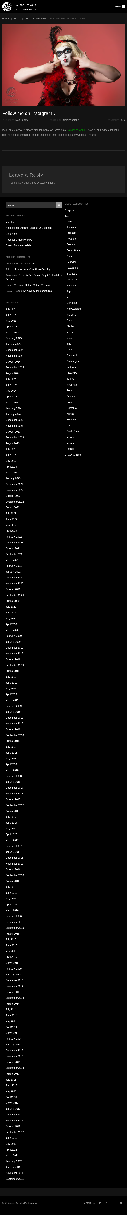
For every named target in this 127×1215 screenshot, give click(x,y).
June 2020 (11, 612)
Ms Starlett (11, 222)
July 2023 (11, 449)
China (70, 349)
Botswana (72, 244)
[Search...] (59, 205)
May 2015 (11, 951)
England (71, 419)
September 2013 (15, 1068)
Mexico (70, 437)
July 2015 (11, 939)
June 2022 (11, 519)
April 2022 (11, 531)
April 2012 (11, 1149)
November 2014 (14, 986)
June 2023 (11, 455)
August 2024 (13, 373)
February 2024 (14, 408)
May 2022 (11, 525)
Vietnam (71, 367)
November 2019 (14, 653)
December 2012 (14, 1114)
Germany (72, 279)
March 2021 (12, 560)
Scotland (71, 396)
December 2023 (14, 420)
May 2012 (11, 1143)
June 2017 (11, 822)
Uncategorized (35, 19)
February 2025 (14, 338)
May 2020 (11, 618)
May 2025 (11, 320)
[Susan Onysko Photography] (47, 6)
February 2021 (14, 566)
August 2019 (13, 671)
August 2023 (13, 443)
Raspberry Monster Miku (19, 239)
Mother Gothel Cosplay (37, 285)
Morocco (71, 314)
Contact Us (88, 1203)
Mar (17, 120)
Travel (68, 216)
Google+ (114, 1202)
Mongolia (72, 303)
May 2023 (11, 461)
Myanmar (72, 384)
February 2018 (14, 776)
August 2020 (13, 601)
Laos (69, 221)
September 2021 (15, 554)
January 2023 (13, 478)
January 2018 (13, 782)
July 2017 (11, 817)
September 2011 (15, 1179)
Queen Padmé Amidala (18, 245)
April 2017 (11, 834)
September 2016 (15, 875)
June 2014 (11, 1015)
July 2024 (11, 379)
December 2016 (14, 857)
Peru (69, 390)
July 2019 (11, 677)
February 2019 (14, 706)
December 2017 (14, 787)
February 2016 (14, 916)
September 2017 (15, 805)
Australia (71, 233)
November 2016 (14, 863)
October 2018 (13, 729)
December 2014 (14, 980)
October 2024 (13, 361)
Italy (69, 344)
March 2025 (12, 332)
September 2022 (15, 501)
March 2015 (12, 963)
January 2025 (13, 344)
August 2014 (13, 1003)
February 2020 (14, 636)
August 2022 (13, 507)
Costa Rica (73, 431)
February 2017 (14, 846)
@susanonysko (76, 130)
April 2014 (11, 1027)
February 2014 (14, 1038)
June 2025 (11, 315)
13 (22, 120)
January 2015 (13, 974)
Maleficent (11, 233)
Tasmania (72, 227)
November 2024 (14, 355)
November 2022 (14, 490)
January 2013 (13, 1109)
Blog (17, 19)
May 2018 (11, 758)
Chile (69, 256)
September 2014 (15, 998)
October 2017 (13, 799)
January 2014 (13, 1044)
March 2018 (12, 770)
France (70, 448)
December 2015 (14, 922)
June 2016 (11, 893)
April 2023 (11, 466)
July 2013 (11, 1079)
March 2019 (12, 700)
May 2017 (11, 828)
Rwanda (71, 238)
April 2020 (11, 624)
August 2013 (13, 1073)
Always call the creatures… (39, 291)
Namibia (71, 285)
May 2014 (11, 1021)
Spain (70, 402)
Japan (70, 291)
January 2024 (13, 414)
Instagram (99, 1202)
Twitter (121, 1202)
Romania (72, 408)
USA (69, 338)
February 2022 (14, 536)
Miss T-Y (35, 263)
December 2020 (14, 577)
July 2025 (11, 309)
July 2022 (11, 513)
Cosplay (69, 210)
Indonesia (72, 273)
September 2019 (15, 665)
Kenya (70, 414)
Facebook (106, 1202)
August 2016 (13, 881)
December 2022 (14, 484)
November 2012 (14, 1120)
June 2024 (11, 385)
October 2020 (13, 589)
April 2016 (11, 904)
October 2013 (13, 1062)
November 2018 (14, 723)
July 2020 (11, 606)
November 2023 (14, 426)
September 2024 (15, 367)
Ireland (70, 332)
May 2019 (11, 688)
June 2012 (11, 1138)
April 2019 (11, 694)
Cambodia (72, 355)
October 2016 (13, 869)
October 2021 (13, 548)
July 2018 (11, 747)
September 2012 (15, 1132)
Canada (71, 425)
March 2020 (12, 630)
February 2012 (14, 1161)
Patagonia (72, 268)
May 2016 (11, 898)
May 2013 (11, 1091)
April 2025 (11, 326)
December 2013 (14, 1050)
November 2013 (14, 1056)
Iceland (71, 443)
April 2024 (11, 396)
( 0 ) (123, 120)
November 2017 (14, 793)
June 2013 (11, 1085)
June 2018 (11, 752)
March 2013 (12, 1103)
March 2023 (12, 472)
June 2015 (11, 945)
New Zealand (74, 308)
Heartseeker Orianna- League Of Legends (29, 228)
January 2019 (13, 712)
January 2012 (13, 1167)
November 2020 (14, 583)
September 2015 (15, 928)
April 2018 (11, 764)
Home (6, 19)
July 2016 (11, 887)
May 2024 (11, 390)
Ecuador (71, 262)
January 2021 (13, 571)
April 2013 (11, 1097)
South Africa (73, 250)
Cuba (70, 320)
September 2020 (15, 595)
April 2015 (11, 957)
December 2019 (14, 647)
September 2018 (15, 735)
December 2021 (14, 542)
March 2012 (12, 1155)
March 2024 (12, 402)
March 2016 (12, 910)
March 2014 (12, 1033)
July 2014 (11, 1009)
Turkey (70, 378)
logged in (28, 182)
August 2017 (13, 811)
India (69, 297)
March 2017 (12, 840)
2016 (26, 120)
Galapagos (73, 361)
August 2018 (13, 741)
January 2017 (13, 852)
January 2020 (13, 641)
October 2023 (13, 431)
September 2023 (15, 437)
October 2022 (13, 496)
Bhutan (70, 326)
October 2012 (13, 1126)
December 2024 (14, 350)
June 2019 (11, 682)
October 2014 (13, 992)
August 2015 (13, 933)
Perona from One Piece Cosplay (32, 269)
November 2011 (14, 1173)
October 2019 (13, 659)
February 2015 (14, 968)
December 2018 (14, 717)
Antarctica (72, 373)
